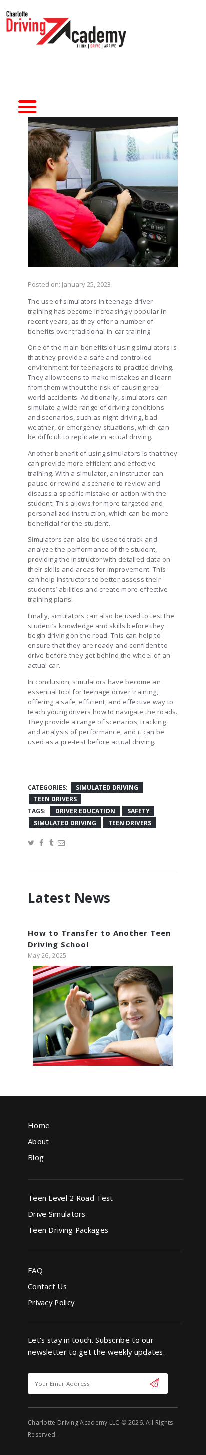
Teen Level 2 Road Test (71, 1198)
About (39, 1141)
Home (39, 1125)
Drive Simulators (57, 1214)
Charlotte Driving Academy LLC (74, 1422)
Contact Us (47, 1286)
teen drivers (130, 823)
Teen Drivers (55, 799)
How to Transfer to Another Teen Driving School (99, 938)
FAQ (35, 1270)
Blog (36, 1157)
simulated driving (65, 823)
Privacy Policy (51, 1302)
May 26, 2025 (47, 955)
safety (139, 811)
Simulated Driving (107, 787)
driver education (86, 811)
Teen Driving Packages (68, 1230)
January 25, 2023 (86, 284)
